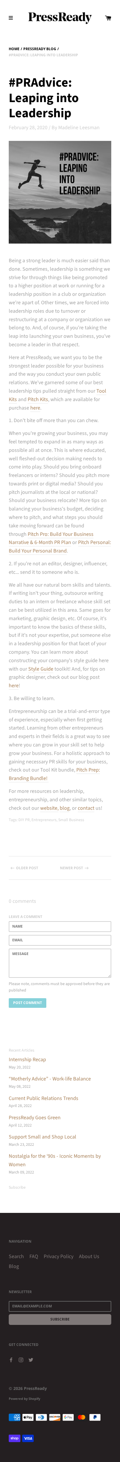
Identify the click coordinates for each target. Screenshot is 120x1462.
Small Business (71, 820)
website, (49, 808)
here (35, 408)
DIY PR (24, 820)
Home (14, 48)
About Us (89, 1256)
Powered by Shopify (24, 1398)
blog (65, 808)
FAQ (33, 1256)
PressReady (35, 1388)
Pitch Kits (38, 399)
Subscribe (17, 1187)
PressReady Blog (39, 48)
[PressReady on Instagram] (21, 1359)
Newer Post (71, 867)
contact (86, 808)
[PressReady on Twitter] (31, 1359)
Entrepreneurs (44, 820)
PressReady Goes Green (35, 1117)
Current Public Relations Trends (43, 1098)
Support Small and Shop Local (42, 1137)
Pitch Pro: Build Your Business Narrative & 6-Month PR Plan (51, 538)
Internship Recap (27, 1059)
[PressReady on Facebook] (11, 1359)
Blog (14, 1266)
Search (16, 1256)
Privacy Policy (58, 1256)
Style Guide (40, 669)
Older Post (27, 867)
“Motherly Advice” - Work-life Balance (50, 1078)
